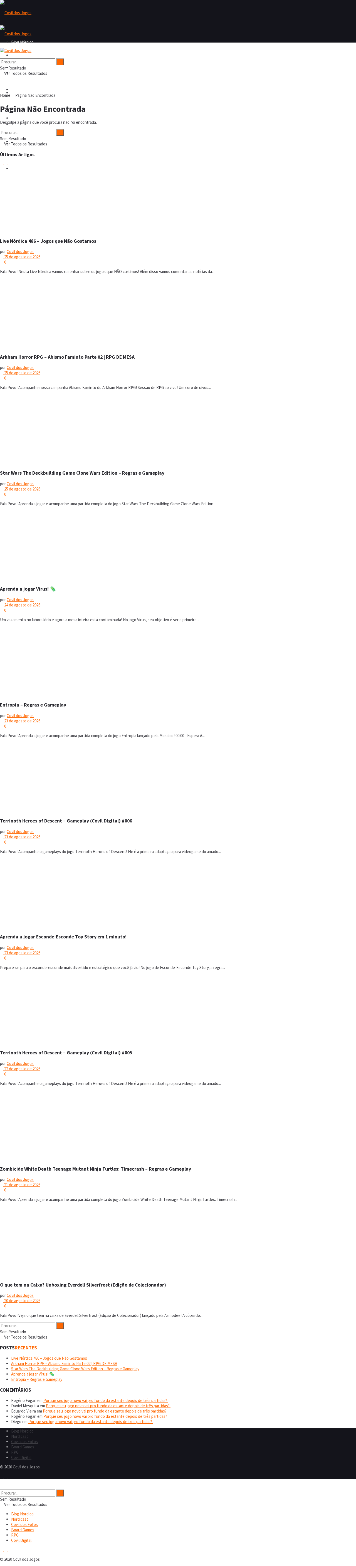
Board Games (22, 118)
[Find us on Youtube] (10, 1476)
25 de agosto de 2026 (21, 256)
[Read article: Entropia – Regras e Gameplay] (178, 661)
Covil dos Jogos (20, 251)
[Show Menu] (1, 45)
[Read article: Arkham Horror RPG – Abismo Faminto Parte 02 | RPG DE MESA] (178, 313)
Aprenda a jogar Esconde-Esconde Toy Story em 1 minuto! (63, 937)
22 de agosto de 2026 (21, 1068)
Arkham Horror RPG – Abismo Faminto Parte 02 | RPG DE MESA (67, 357)
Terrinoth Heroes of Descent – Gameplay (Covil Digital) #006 (66, 821)
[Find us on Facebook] (2, 1476)
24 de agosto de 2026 (21, 605)
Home (5, 95)
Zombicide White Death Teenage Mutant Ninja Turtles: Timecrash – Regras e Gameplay (95, 1169)
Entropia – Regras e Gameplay (33, 705)
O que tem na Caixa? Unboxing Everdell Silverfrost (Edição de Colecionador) (83, 1285)
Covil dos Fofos (24, 89)
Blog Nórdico (22, 55)
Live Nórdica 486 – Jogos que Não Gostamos (48, 241)
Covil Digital (21, 1457)
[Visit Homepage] (15, 12)
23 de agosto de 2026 (21, 720)
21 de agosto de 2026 (21, 1184)
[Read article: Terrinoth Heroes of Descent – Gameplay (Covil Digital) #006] (178, 777)
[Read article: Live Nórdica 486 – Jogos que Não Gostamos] (178, 197)
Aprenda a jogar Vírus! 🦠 (28, 589)
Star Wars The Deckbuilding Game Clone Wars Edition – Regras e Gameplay (82, 473)
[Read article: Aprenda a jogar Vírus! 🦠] (178, 546)
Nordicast (19, 1436)
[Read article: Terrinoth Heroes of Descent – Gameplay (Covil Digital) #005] (178, 1009)
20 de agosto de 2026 (21, 1300)
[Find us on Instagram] (6, 1476)
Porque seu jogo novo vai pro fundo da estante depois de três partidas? (105, 1400)
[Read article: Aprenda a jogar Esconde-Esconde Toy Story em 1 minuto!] (178, 893)
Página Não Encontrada (35, 95)
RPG (15, 1452)
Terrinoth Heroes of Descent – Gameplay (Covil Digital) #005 (66, 1053)
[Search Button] (1, 55)
